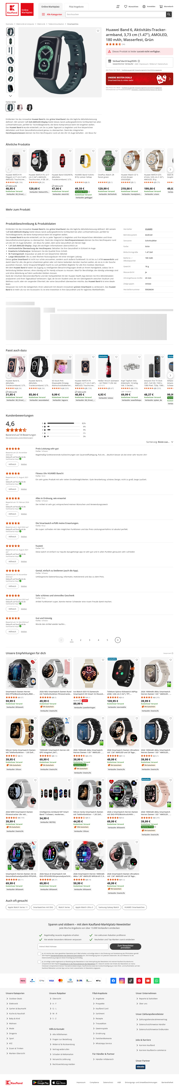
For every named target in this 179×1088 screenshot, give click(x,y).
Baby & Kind (14, 1018)
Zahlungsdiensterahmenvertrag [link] (153, 1019)
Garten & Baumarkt (17, 1008)
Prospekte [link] (100, 1003)
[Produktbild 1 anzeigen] (10, 32)
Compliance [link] (94, 1082)
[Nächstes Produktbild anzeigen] (10, 95)
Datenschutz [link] (108, 1082)
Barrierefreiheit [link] (167, 1082)
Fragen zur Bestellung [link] (62, 1039)
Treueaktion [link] (101, 1023)
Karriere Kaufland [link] (147, 1045)
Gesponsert (167, 653)
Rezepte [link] (99, 1018)
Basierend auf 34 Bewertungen (21, 435)
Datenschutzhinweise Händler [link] (152, 1024)
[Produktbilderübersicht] (10, 62)
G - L (54, 1008)
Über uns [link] (143, 1003)
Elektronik (13, 1003)
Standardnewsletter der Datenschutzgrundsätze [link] (66, 955)
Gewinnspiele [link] (102, 1028)
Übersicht (57, 998)
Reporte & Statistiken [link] (148, 998)
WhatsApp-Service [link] (104, 1043)
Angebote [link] (100, 998)
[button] (64, 423)
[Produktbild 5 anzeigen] (10, 69)
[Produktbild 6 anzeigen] (10, 79)
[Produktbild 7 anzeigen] (10, 88)
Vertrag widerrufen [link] (61, 1049)
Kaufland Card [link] (102, 1008)
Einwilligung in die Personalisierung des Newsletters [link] (77, 964)
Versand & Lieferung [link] (61, 1059)
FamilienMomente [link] (104, 1038)
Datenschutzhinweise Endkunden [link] (154, 1029)
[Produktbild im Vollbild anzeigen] (60, 62)
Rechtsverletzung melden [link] (64, 1064)
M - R (55, 1013)
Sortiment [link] (100, 1013)
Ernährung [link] (100, 1033)
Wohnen (13, 1023)
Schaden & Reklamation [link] (63, 1054)
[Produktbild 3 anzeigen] (10, 51)
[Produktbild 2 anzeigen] (10, 41)
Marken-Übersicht (17, 1053)
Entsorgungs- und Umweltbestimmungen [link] (141, 1082)
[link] (76, 6)
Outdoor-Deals (15, 998)
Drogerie (13, 1033)
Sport (11, 1038)
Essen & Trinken (16, 1048)
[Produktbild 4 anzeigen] (10, 60)
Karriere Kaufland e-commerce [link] (152, 1050)
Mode (11, 1028)
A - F (54, 1003)
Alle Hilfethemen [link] (60, 1034)
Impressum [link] (81, 1082)
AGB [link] (119, 1082)
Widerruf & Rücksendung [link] (64, 1044)
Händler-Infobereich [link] (105, 1059)
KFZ (10, 1043)
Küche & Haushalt (17, 1013)
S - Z (54, 1018)
